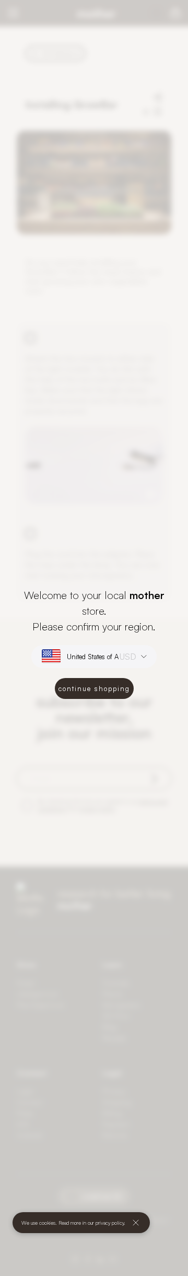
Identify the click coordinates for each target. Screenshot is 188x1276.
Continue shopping (94, 688)
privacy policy (110, 1222)
